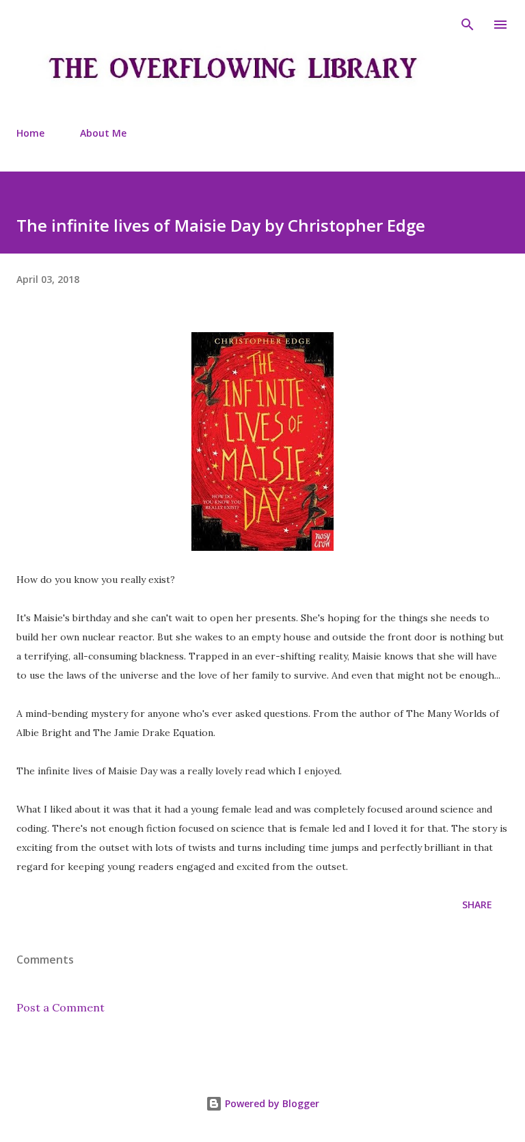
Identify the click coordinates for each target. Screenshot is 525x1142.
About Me (103, 132)
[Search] (467, 24)
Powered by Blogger (270, 1103)
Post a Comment (60, 1007)
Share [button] (477, 904)
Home (30, 132)
